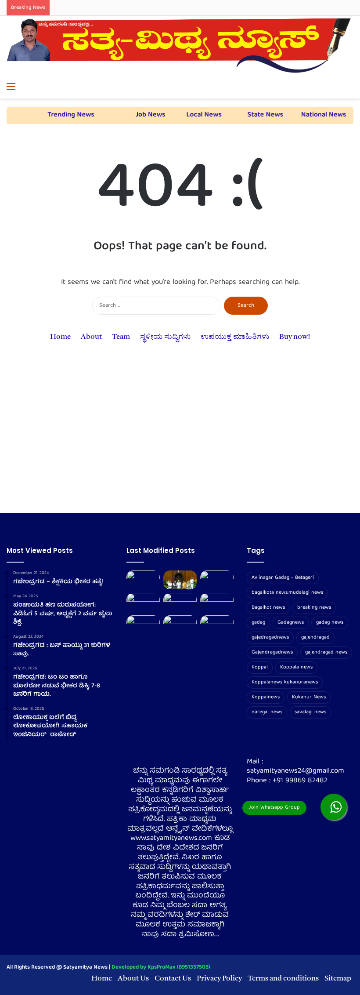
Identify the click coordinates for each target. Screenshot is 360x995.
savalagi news (310, 712)
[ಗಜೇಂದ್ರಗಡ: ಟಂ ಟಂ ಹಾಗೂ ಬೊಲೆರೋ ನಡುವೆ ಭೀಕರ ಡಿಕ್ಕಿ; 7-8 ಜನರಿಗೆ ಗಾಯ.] (180, 602)
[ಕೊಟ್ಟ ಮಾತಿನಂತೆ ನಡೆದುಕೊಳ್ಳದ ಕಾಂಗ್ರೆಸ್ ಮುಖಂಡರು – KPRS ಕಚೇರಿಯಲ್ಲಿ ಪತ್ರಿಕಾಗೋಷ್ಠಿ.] (143, 579)
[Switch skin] (333, 87)
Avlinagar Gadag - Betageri (283, 577)
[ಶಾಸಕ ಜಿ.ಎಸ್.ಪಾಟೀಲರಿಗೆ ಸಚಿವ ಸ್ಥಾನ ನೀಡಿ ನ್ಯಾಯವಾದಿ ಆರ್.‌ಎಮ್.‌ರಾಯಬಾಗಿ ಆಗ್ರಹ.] (143, 624)
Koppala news (296, 667)
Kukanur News (309, 697)
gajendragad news (326, 652)
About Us (133, 978)
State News (261, 115)
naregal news (267, 712)
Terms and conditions (283, 978)
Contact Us (173, 978)
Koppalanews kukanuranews (285, 682)
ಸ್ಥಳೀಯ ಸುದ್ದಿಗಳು (165, 337)
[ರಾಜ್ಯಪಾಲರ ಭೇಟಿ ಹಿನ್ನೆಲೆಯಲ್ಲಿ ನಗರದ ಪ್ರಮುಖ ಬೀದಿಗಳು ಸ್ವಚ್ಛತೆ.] (143, 602)
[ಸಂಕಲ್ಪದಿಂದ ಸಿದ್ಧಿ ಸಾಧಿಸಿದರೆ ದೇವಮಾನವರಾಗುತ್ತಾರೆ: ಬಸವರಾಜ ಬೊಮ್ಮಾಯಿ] (217, 602)
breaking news (314, 607)
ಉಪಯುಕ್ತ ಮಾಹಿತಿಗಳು (235, 337)
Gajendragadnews (272, 652)
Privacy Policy (219, 978)
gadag (258, 622)
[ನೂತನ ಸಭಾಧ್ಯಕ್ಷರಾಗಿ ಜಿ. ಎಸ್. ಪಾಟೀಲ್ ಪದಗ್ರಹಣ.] (180, 579)
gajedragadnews (270, 637)
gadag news (329, 622)
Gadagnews (290, 622)
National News (319, 115)
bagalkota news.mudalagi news (287, 592)
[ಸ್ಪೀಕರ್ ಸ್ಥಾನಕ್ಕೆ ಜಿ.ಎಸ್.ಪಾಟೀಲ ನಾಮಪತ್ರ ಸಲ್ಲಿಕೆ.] (217, 579)
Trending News (66, 115)
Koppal (260, 667)
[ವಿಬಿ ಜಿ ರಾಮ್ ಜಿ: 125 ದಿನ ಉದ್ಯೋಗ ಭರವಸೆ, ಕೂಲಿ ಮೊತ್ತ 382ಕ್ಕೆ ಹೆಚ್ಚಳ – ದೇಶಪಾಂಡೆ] (180, 624)
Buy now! (294, 337)
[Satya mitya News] (180, 47)
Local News (200, 115)
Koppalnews (266, 697)
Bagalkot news (268, 607)
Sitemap (337, 978)
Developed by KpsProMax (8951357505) (161, 967)
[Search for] (349, 87)
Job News (147, 115)
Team (121, 337)
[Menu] (11, 87)
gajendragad (315, 637)
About (91, 337)
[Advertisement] (180, 438)
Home (60, 337)
